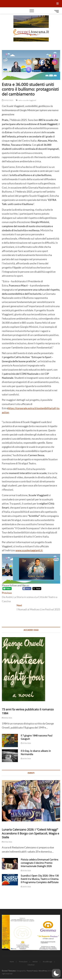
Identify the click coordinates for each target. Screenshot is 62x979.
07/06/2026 (26, 743)
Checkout (31, 965)
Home (12, 961)
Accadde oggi (47, 961)
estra (20, 100)
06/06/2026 (26, 758)
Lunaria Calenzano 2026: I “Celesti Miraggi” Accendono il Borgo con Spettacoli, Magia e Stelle (30, 833)
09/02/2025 (8, 100)
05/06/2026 (26, 870)
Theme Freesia (32, 971)
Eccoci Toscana (8, 970)
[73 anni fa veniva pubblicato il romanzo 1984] (31, 669)
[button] (56, 973)
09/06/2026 (7, 842)
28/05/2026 (26, 887)
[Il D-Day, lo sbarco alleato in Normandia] (10, 755)
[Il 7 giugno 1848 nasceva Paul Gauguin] (10, 740)
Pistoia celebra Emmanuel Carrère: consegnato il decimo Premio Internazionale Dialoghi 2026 (40, 863)
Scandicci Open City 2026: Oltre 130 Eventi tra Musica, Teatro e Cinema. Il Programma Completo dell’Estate (40, 879)
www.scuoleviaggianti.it (29, 550)
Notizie (35, 961)
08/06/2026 (7, 718)
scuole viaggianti (29, 100)
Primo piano (23, 961)
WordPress (43, 971)
